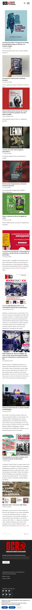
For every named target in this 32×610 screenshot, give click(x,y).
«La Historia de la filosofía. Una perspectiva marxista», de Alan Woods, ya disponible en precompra (15, 253)
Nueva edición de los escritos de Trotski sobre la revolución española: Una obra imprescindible (14, 112)
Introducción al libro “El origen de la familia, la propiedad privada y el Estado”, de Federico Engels (15, 44)
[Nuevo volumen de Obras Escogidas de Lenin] (16, 204)
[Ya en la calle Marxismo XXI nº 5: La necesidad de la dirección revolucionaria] (16, 288)
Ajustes (19, 607)
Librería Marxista (16, 268)
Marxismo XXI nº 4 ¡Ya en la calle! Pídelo (14, 505)
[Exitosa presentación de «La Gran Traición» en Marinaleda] (16, 395)
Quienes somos (6, 576)
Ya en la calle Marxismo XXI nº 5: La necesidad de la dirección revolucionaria (14, 306)
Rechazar (12, 607)
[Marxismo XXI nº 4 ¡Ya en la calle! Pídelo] (16, 492)
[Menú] (27, 3)
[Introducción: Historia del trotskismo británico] (16, 66)
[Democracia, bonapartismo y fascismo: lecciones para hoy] (16, 171)
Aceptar (4, 607)
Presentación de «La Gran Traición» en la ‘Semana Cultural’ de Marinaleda (15, 458)
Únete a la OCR (6, 578)
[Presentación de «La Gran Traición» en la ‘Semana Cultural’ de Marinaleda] (16, 445)
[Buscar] (23, 3)
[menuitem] (23, 3)
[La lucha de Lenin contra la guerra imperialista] (16, 137)
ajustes (18, 604)
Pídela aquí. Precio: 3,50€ (22, 525)
